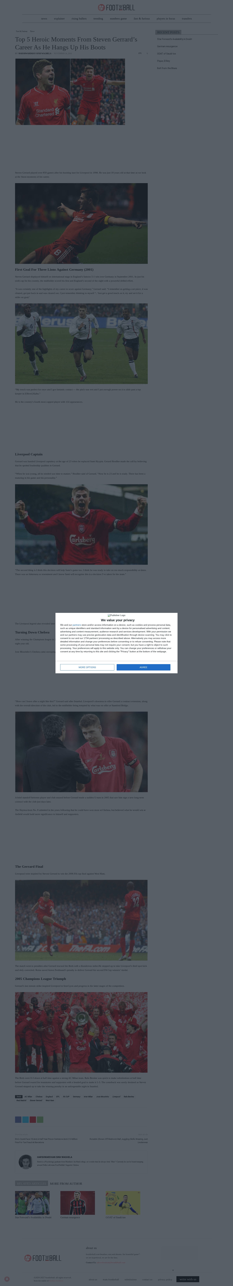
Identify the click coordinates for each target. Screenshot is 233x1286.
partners (77, 625)
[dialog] (116, 643)
